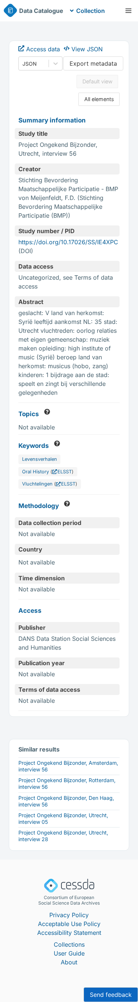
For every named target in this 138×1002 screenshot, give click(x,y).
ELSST (64, 471)
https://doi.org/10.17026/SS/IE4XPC (68, 242)
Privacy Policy (69, 915)
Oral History (35, 471)
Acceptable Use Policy (69, 923)
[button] (128, 10)
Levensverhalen (39, 459)
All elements (99, 99)
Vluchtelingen (37, 484)
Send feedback (111, 994)
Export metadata (93, 63)
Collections (69, 944)
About (69, 962)
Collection (90, 10)
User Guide (69, 953)
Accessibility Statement (69, 932)
